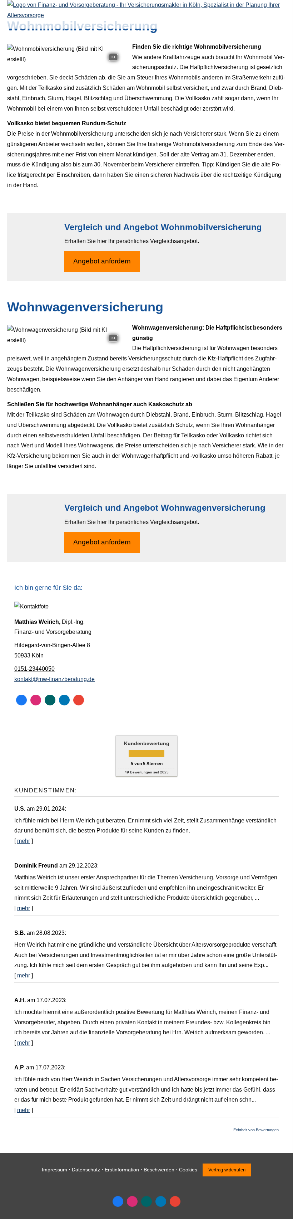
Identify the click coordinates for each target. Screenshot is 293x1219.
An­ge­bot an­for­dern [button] (102, 261)
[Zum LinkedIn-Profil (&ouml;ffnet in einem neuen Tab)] (64, 700)
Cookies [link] (188, 1169)
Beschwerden (159, 1169)
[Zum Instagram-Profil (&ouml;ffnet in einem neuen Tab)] (35, 700)
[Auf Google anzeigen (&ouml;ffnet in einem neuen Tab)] (78, 700)
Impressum (54, 1169)
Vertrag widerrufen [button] (226, 1169)
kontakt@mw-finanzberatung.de (54, 679)
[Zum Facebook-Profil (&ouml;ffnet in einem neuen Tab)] (21, 700)
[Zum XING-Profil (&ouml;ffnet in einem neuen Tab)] (50, 700)
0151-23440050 (34, 669)
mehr (23, 841)
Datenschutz (86, 1169)
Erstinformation (122, 1169)
